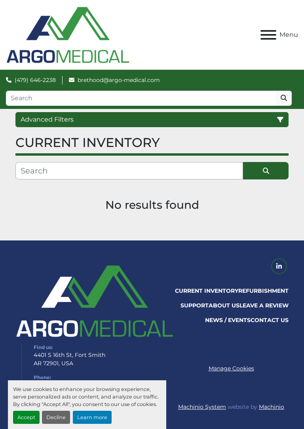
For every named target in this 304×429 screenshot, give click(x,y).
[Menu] (268, 35)
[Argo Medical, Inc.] (94, 300)
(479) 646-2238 (35, 80)
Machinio (271, 406)
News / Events (228, 320)
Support (194, 305)
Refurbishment (263, 290)
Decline (56, 417)
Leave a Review (264, 305)
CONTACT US (270, 320)
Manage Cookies (231, 368)
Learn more (92, 417)
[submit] (284, 98)
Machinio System (202, 406)
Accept (26, 417)
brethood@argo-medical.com (119, 80)
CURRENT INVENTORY (206, 290)
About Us (224, 305)
